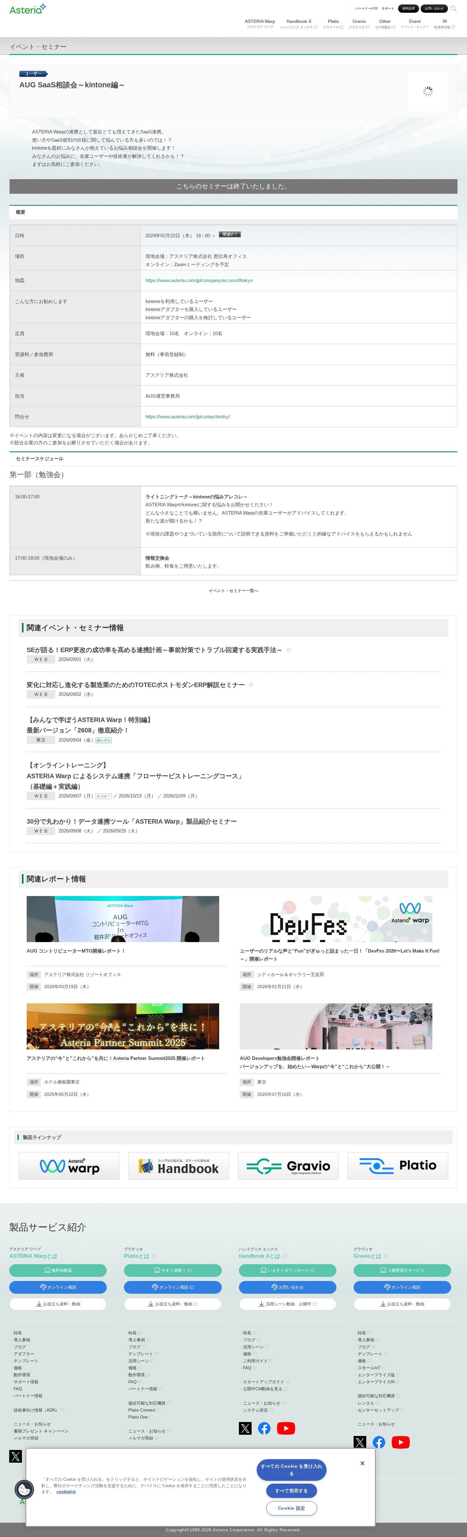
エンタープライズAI (376, 1381)
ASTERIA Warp (260, 24)
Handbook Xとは (259, 1256)
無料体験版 (61, 1270)
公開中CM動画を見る (262, 1388)
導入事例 (22, 1340)
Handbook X (296, 24)
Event (415, 24)
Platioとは (136, 1256)
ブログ (20, 1347)
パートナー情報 (28, 1395)
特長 (18, 1333)
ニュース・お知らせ (32, 1424)
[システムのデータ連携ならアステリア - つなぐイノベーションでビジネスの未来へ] (27, 7)
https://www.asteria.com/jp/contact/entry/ (188, 416)
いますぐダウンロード (288, 1270)
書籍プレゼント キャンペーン (41, 1431)
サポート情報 (26, 1381)
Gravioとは (367, 1256)
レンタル (366, 1403)
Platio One (138, 1417)
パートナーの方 (366, 8)
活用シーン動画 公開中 (288, 1304)
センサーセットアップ (378, 1410)
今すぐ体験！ (173, 1270)
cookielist (66, 1491)
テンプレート (26, 1360)
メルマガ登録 (26, 1438)
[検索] (454, 8)
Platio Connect (141, 1410)
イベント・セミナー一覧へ (233, 590)
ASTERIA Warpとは (33, 1256)
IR (442, 24)
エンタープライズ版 (376, 1374)
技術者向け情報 (36, 1410)
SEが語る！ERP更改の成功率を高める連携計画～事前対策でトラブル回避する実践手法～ (155, 649)
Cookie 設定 (291, 1508)
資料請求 (408, 8)
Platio (331, 24)
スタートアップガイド (263, 1381)
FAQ (18, 1388)
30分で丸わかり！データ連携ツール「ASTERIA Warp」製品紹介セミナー (132, 821)
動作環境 (22, 1374)
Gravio (357, 24)
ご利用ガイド (255, 1360)
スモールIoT (369, 1367)
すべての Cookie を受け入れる (291, 1470)
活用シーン (138, 1360)
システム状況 (255, 1410)
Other (383, 24)
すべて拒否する (291, 1490)
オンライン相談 (61, 1287)
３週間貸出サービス (405, 1270)
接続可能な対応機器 (147, 1403)
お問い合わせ (434, 8)
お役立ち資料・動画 (61, 1304)
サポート (388, 8)
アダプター (24, 1354)
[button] (24, 1490)
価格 (18, 1367)
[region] (200, 1487)
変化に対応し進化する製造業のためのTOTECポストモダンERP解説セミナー (136, 684)
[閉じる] (362, 1463)
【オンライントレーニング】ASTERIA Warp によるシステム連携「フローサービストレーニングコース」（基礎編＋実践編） (136, 776)
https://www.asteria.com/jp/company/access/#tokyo (199, 280)
